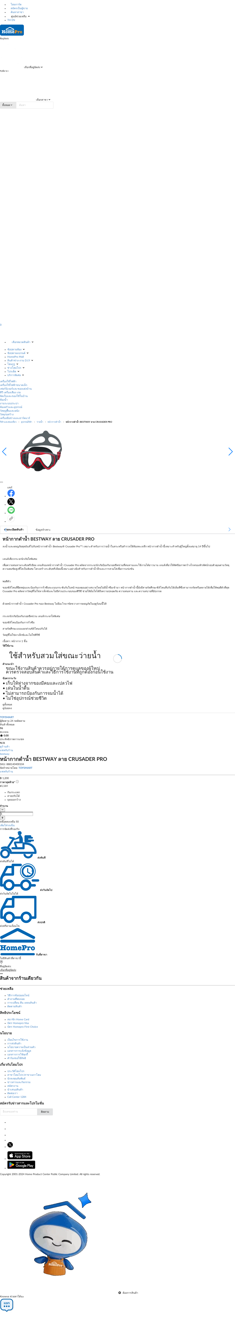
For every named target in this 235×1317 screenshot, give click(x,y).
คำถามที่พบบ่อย (16, 999)
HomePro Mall (15, 357)
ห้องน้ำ (4, 400)
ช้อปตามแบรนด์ (16, 353)
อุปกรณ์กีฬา (26, 422)
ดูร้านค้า (5, 746)
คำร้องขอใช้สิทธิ (16, 1058)
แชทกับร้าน (6, 750)
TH (9, 20)
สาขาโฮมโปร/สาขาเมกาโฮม (24, 1075)
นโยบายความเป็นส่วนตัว (21, 1047)
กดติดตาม (19, 721)
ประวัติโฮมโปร (15, 1071)
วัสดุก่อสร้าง (7, 414)
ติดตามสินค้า (14, 1006)
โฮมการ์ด (15, 4)
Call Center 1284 (16, 1097)
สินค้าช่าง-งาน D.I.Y (18, 360)
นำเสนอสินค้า (15, 1089)
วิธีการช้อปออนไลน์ (18, 995)
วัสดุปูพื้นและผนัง (9, 411)
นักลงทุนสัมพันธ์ (16, 1078)
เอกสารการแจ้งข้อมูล (19, 1051)
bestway (4, 754)
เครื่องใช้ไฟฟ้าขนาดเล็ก (13, 385)
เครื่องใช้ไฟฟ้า (8, 381)
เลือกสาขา (41, 100)
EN (13, 20)
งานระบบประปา (9, 403)
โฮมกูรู (11, 364)
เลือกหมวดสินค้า (21, 342)
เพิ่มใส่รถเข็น (7, 825)
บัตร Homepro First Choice (22, 1027)
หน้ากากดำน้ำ (54, 422)
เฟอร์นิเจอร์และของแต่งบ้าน (16, 389)
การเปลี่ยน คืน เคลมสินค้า (22, 1003)
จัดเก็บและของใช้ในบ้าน (14, 396)
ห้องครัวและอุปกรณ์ (11, 407)
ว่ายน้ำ (40, 422)
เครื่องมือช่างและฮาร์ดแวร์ (15, 418)
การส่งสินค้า (14, 1043)
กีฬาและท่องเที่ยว (8, 422)
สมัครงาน (12, 1086)
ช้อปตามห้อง (14, 349)
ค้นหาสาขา (17, 12)
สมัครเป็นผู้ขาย (19, 8)
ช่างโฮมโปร (14, 368)
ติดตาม (45, 1112)
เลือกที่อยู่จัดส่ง (31, 67)
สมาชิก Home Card (18, 1019)
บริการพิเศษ (14, 375)
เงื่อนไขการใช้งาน (17, 1040)
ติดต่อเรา (12, 1093)
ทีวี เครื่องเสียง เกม (10, 392)
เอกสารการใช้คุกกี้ (17, 1054)
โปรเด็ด (11, 371)
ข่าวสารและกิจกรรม (18, 1082)
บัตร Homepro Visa (18, 1023)
